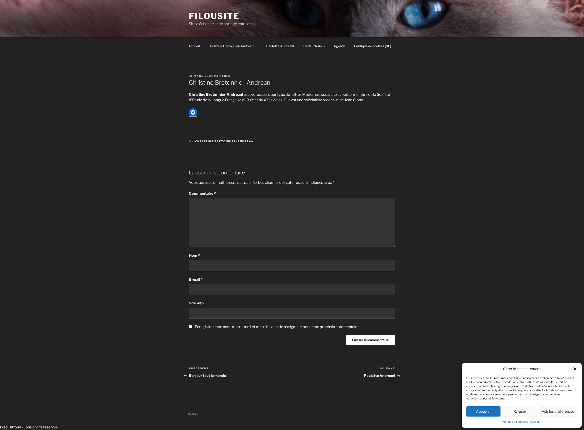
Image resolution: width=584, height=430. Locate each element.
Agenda (339, 46)
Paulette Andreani (280, 46)
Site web (196, 303)
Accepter (483, 411)
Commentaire (202, 193)
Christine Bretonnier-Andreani (231, 46)
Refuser (520, 411)
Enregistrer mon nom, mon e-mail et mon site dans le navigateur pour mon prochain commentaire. (277, 327)
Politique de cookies (515, 421)
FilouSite (214, 16)
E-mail (196, 279)
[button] (575, 369)
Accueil (535, 421)
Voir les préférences (558, 411)
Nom (194, 255)
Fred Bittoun (312, 46)
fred (226, 76)
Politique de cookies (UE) (372, 46)
